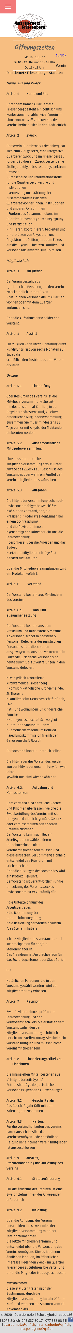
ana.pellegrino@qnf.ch (36, 1329)
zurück (61, 55)
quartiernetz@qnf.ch (19, 1325)
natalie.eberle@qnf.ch (53, 1325)
